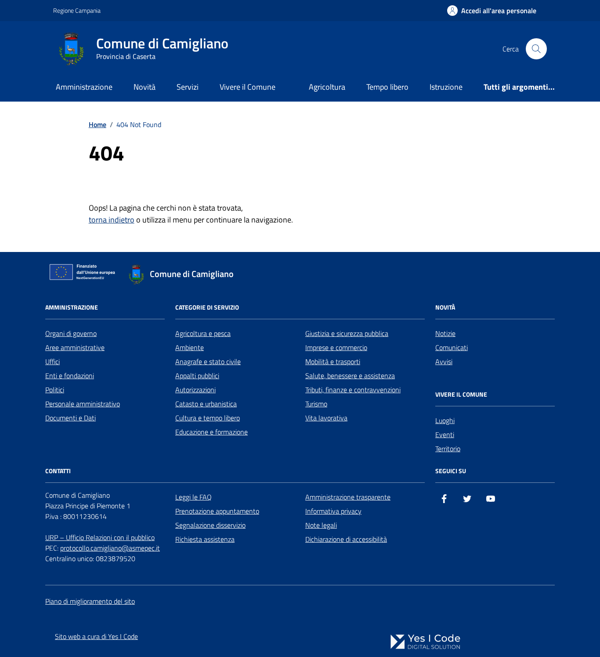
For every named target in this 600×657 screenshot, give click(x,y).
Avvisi (443, 361)
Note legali (321, 525)
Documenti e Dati (70, 417)
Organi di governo (71, 333)
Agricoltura (327, 87)
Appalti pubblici (197, 375)
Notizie (445, 333)
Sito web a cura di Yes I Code (96, 636)
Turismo (316, 403)
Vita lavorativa (326, 417)
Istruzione (446, 87)
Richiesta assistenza (205, 539)
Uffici (52, 361)
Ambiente (189, 347)
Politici (54, 389)
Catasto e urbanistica (206, 403)
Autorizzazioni (195, 389)
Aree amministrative (75, 347)
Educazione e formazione (211, 432)
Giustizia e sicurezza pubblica (346, 333)
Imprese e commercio (336, 347)
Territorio (447, 448)
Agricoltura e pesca (203, 333)
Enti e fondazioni (69, 375)
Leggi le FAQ (193, 497)
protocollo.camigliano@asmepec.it (110, 548)
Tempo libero (387, 87)
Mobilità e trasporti (332, 361)
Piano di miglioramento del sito (90, 601)
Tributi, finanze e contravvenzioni (353, 389)
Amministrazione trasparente (347, 497)
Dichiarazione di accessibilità (346, 539)
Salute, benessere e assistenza (350, 375)
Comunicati (451, 347)
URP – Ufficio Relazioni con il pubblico (100, 537)
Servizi (188, 87)
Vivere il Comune (247, 87)
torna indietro (111, 220)
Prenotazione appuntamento (217, 511)
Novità (144, 87)
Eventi (444, 434)
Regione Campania (77, 10)
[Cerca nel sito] (536, 48)
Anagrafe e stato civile (208, 361)
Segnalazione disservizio (210, 525)
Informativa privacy (333, 511)
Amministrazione (84, 87)
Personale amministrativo (82, 403)
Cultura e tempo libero (207, 417)
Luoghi (445, 420)
